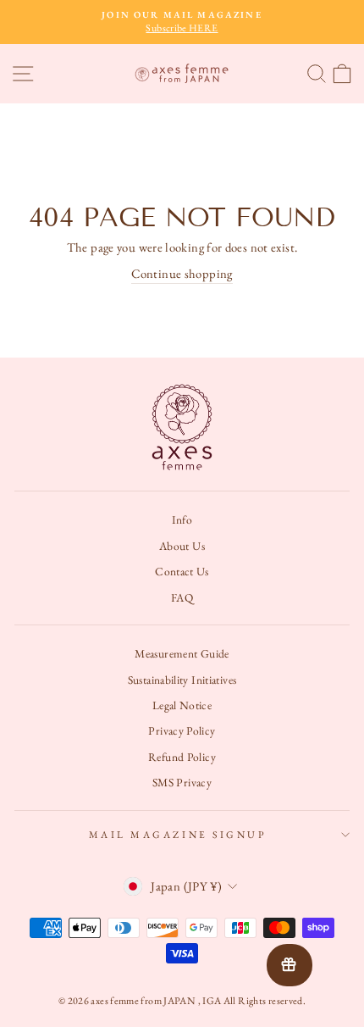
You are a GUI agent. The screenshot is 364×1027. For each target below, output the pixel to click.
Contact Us (182, 571)
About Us (182, 545)
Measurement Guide (182, 653)
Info (182, 519)
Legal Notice (182, 705)
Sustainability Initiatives (182, 679)
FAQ (182, 597)
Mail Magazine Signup (178, 834)
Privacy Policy (181, 730)
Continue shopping (181, 273)
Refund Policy (182, 756)
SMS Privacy (182, 782)
